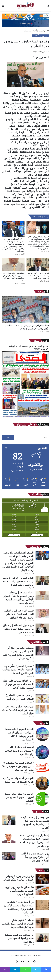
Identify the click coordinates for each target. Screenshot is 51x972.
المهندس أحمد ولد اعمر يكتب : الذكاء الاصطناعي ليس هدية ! (18, 780)
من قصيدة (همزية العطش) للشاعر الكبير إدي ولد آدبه (20, 697)
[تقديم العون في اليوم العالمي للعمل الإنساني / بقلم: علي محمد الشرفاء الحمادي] (42, 613)
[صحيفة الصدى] (25, 5)
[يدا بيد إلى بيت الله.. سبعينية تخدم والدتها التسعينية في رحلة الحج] (42, 937)
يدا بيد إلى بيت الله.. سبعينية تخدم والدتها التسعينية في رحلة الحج (19, 938)
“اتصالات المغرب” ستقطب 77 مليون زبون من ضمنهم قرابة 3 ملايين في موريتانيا (18, 766)
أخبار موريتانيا (30, 30)
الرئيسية (42, 30)
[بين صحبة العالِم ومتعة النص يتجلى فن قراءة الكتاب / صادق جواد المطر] (42, 709)
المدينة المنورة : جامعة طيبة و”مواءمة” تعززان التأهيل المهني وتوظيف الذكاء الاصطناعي (19, 734)
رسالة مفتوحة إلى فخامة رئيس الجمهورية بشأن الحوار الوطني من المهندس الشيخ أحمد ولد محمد (13, 277)
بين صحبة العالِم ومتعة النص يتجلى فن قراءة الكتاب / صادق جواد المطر (18, 710)
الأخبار (35, 36)
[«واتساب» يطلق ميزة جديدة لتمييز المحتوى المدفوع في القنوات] (42, 799)
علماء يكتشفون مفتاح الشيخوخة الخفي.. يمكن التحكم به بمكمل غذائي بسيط (18, 923)
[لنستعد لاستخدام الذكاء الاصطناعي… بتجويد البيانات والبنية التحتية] (42, 752)
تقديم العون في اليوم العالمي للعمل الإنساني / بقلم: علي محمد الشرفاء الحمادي (19, 614)
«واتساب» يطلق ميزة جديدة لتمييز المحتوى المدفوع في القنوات (19, 797)
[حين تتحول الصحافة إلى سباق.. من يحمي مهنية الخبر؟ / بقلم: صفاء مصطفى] (42, 628)
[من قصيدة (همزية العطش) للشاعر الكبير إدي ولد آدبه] (42, 698)
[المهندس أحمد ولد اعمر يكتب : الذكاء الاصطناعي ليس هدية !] (42, 783)
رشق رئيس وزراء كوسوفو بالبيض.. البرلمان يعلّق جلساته (18, 877)
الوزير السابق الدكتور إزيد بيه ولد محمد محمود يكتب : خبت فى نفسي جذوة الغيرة (38, 275)
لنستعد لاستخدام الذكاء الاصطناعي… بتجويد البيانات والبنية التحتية (19, 750)
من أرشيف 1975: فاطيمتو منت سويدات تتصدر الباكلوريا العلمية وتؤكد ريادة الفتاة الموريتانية (18, 907)
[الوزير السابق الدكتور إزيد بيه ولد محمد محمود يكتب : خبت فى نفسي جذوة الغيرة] (37, 264)
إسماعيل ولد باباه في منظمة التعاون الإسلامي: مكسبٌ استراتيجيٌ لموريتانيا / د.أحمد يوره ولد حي (34, 841)
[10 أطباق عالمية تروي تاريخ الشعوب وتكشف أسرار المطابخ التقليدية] (42, 890)
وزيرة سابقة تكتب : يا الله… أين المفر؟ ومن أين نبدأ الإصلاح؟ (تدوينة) (35, 857)
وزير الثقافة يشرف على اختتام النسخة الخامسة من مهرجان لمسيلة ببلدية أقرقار (18, 684)
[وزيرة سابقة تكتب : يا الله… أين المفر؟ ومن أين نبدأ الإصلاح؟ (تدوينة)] (8, 856)
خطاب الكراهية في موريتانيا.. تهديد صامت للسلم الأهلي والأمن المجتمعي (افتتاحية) (27, 327)
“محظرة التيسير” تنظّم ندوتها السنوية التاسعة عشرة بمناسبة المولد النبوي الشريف (18, 669)
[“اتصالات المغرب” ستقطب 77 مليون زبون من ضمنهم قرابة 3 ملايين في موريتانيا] (42, 768)
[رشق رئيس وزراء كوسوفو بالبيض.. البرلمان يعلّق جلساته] (42, 879)
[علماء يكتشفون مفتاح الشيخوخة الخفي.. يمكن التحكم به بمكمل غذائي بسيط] (42, 923)
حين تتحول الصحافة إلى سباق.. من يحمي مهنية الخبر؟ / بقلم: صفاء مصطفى (18, 629)
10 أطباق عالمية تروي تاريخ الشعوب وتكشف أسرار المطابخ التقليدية (19, 891)
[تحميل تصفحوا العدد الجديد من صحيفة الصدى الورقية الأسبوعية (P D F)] (25, 417)
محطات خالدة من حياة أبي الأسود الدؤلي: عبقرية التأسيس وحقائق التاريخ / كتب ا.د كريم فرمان (18, 653)
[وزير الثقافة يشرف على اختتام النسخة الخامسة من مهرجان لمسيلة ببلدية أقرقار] (42, 683)
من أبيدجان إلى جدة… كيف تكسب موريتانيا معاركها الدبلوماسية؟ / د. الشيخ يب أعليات (35, 822)
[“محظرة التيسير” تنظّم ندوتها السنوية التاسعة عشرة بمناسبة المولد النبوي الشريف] (42, 669)
